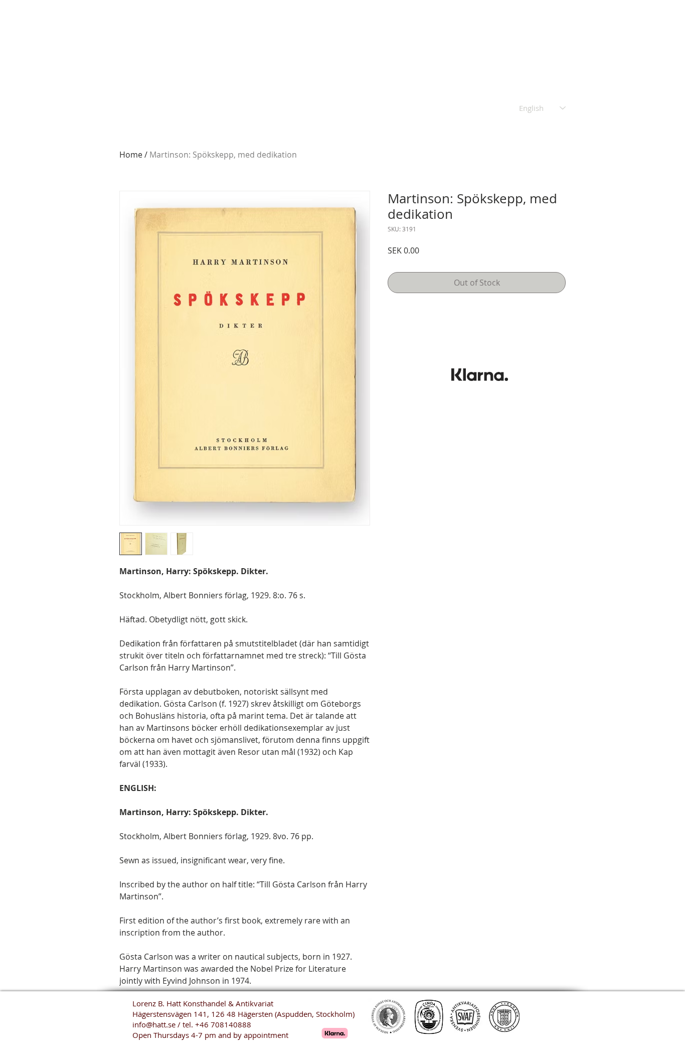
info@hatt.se (154, 1024)
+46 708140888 (223, 1024)
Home (130, 154)
